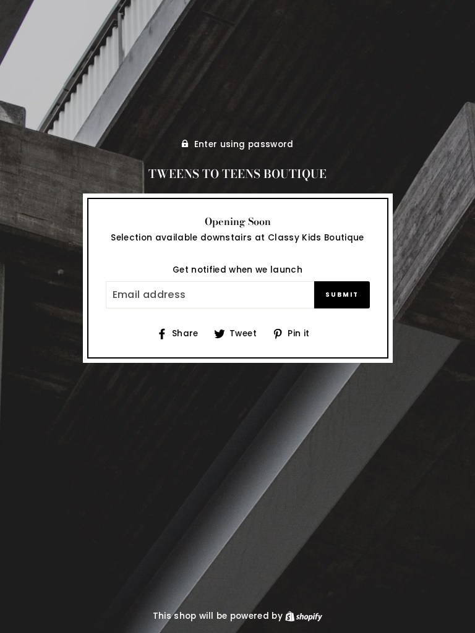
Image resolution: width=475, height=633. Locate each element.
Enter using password (244, 144)
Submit (342, 294)
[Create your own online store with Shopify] (303, 616)
